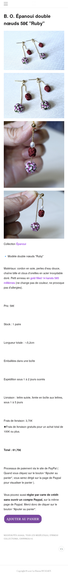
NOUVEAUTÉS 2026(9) (14, 535)
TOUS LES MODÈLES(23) (37, 535)
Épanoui (21, 244)
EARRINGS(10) (26, 538)
